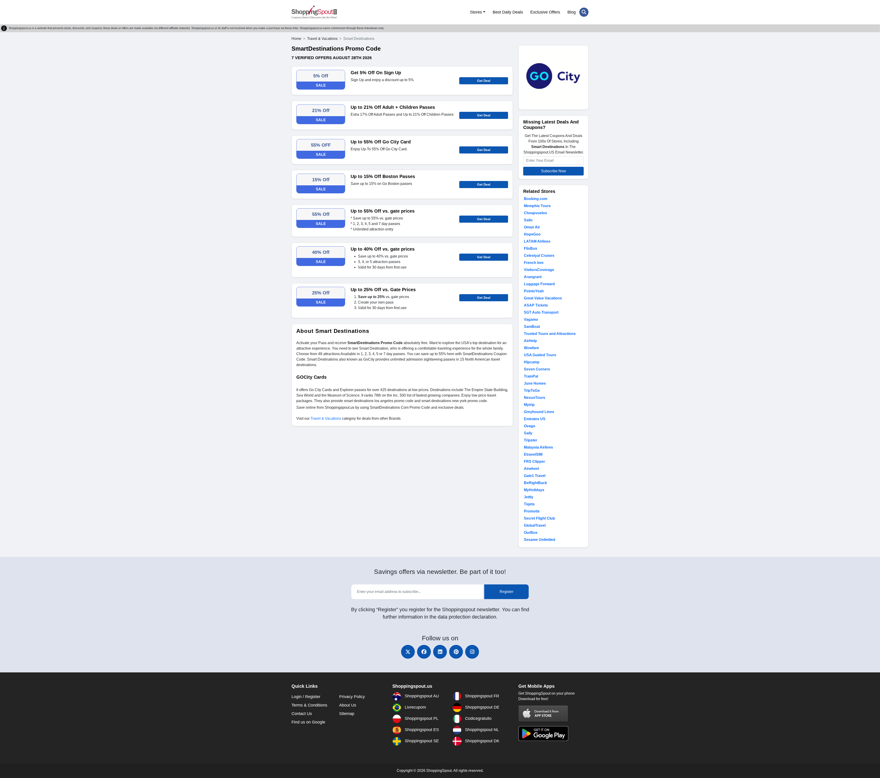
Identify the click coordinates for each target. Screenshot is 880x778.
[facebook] (424, 652)
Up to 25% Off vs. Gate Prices (383, 289)
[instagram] (472, 652)
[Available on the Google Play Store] (543, 733)
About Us (347, 705)
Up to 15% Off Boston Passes (383, 176)
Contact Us (302, 713)
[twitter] (408, 652)
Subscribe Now (553, 171)
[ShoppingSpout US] (314, 12)
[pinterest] (456, 652)
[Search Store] (583, 12)
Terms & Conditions (309, 705)
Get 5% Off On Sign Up (376, 72)
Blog (571, 12)
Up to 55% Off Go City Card (381, 141)
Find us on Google (308, 722)
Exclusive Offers (545, 12)
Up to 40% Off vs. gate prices (383, 249)
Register (506, 592)
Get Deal (483, 80)
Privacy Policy (352, 696)
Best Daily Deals (508, 12)
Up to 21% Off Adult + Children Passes (393, 107)
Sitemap (346, 713)
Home (296, 39)
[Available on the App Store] (543, 713)
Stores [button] (476, 12)
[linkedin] (440, 652)
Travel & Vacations (322, 39)
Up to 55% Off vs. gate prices (383, 211)
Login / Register (306, 696)
